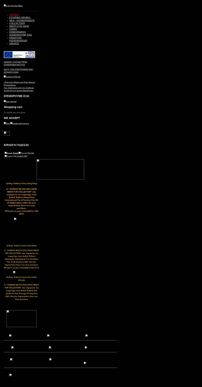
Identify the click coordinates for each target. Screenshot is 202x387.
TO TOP (200, 3)
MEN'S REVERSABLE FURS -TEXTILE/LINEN (97, 358)
